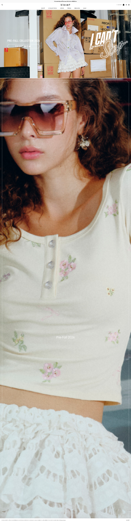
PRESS (69, 8)
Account (120, 4)
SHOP (43, 8)
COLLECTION (52, 8)
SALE (84, 8)
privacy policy (63, 520)
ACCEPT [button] (128, 520)
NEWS (62, 8)
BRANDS (77, 8)
